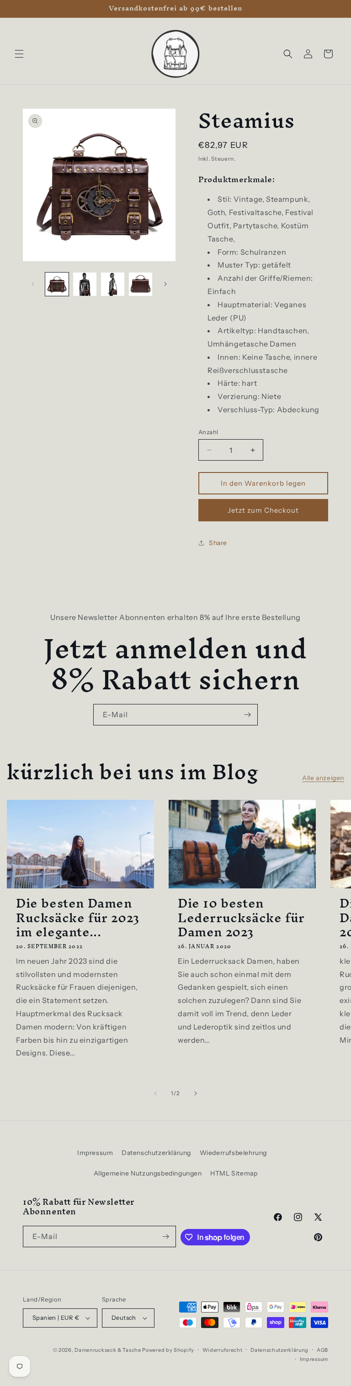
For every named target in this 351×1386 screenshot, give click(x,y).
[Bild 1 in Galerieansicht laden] (57, 284)
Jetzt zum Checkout (263, 510)
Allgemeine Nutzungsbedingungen (148, 1173)
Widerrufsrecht (222, 1350)
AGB (322, 1350)
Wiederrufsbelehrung (233, 1153)
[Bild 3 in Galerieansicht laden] (112, 284)
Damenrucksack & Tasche (107, 1350)
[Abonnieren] (247, 714)
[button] (19, 54)
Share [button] (218, 543)
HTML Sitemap (233, 1173)
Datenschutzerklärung (156, 1153)
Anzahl (208, 432)
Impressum (95, 1153)
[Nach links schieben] (33, 284)
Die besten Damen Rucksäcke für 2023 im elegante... (77, 917)
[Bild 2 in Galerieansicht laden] (84, 284)
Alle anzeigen (323, 778)
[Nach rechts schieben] (165, 284)
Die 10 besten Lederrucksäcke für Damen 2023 (241, 917)
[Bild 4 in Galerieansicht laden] (140, 284)
